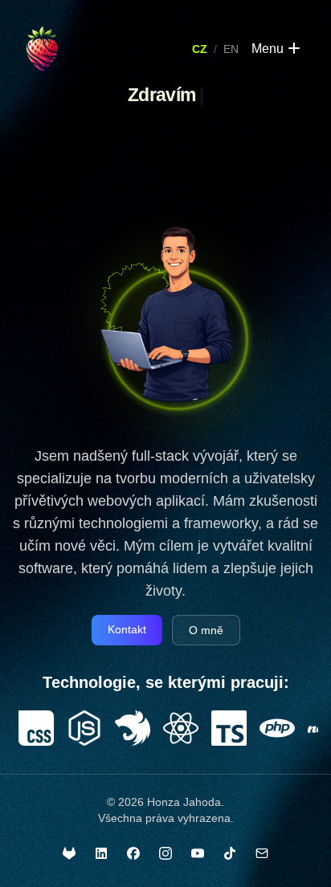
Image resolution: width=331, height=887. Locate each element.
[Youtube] (197, 853)
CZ (199, 49)
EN (231, 49)
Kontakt (127, 629)
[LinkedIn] (101, 853)
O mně (206, 630)
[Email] (261, 853)
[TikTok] (229, 853)
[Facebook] (133, 853)
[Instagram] (165, 853)
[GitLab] (69, 853)
